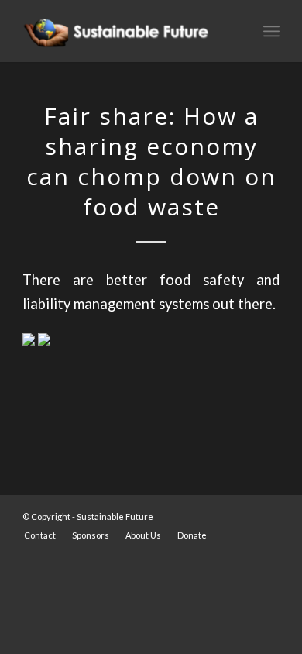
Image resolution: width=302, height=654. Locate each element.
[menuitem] (39, 535)
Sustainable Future (115, 516)
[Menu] (271, 31)
